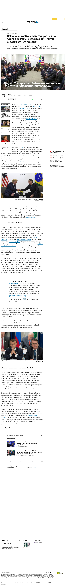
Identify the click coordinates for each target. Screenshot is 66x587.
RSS (48, 582)
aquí (35, 467)
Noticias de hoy (4, 584)
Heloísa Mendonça (19, 446)
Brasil (4, 29)
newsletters (5, 540)
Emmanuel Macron (24, 108)
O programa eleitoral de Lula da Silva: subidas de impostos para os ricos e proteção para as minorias (57, 159)
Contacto (2, 582)
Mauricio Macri (31, 217)
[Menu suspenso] (2, 22)
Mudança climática (27, 461)
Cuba (22, 147)
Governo (33, 461)
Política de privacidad (25, 582)
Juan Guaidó (21, 162)
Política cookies (18, 582)
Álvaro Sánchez (25, 455)
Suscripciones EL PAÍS (35, 582)
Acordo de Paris (14, 242)
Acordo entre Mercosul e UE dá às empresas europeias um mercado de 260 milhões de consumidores (29, 452)
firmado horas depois (24, 240)
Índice (50, 582)
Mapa (30, 582)
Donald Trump (37, 106)
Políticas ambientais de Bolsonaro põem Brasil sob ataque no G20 (5, 115)
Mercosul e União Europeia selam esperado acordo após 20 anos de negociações (26, 443)
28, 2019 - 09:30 (16, 95)
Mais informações (10, 467)
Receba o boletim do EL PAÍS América (16, 435)
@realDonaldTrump (16, 283)
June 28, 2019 (13, 301)
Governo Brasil (9, 461)
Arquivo (25, 540)
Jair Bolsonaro (26, 104)
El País (9, 94)
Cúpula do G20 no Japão (12, 33)
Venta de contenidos (8, 582)
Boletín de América (6, 543)
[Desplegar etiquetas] (42, 461)
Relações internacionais (18, 461)
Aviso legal (14, 582)
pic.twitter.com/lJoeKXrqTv (18, 296)
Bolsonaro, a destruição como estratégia (57, 152)
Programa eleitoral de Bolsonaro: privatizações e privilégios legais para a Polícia (57, 165)
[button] (33, 72)
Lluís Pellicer (19, 455)
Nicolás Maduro (31, 119)
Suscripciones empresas (43, 582)
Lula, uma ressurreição (58, 155)
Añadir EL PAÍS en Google (38, 99)
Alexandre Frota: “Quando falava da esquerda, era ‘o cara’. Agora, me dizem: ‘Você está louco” (5, 130)
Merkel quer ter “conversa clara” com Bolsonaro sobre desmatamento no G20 (5, 146)
